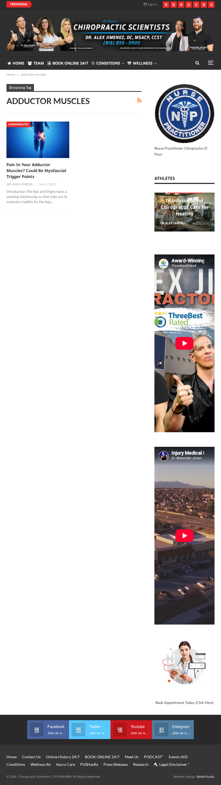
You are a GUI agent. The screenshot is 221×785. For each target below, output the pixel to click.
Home (18, 63)
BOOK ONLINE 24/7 (70, 63)
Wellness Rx (40, 764)
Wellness (143, 63)
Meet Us (132, 756)
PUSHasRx (89, 764)
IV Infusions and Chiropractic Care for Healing (185, 207)
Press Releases (115, 764)
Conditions (108, 63)
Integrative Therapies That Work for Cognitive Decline (91, 4)
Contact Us (31, 756)
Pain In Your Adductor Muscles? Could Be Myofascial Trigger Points (36, 170)
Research (141, 764)
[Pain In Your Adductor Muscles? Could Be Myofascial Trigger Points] (37, 140)
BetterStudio (206, 776)
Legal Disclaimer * (174, 764)
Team (38, 63)
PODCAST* (153, 756)
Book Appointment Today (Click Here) (185, 702)
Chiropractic (18, 124)
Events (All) (178, 756)
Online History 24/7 (63, 756)
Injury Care (65, 764)
